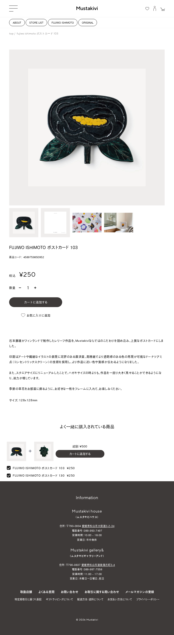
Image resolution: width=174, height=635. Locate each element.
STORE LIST (36, 22)
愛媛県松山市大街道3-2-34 (98, 525)
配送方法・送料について (90, 599)
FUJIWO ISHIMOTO (63, 22)
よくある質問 (46, 592)
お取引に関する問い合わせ (102, 592)
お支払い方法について (120, 599)
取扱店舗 (26, 592)
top (11, 34)
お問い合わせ (69, 592)
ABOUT (17, 22)
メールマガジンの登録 (139, 592)
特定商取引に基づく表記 (28, 599)
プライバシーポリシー (147, 599)
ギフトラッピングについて (59, 599)
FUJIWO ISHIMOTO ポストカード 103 (39, 468)
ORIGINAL (87, 22)
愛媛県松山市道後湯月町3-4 (98, 564)
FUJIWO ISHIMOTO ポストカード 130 (39, 475)
